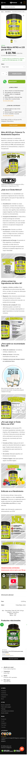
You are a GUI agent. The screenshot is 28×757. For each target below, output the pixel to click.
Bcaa (2, 698)
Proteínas (4, 649)
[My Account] (21, 3)
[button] (24, 3)
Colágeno (3, 696)
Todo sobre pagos (6, 707)
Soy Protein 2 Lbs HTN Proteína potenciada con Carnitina (12, 652)
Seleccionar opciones (13, 658)
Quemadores (4, 694)
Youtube (3, 727)
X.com (2, 721)
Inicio (2, 11)
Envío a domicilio (5, 705)
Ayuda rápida (4, 713)
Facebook (3, 719)
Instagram (3, 723)
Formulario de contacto (7, 711)
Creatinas (3, 692)
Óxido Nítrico (8, 11)
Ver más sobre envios (8, 115)
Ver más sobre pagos (8, 100)
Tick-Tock (3, 725)
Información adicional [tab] (7, 595)
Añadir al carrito (17, 73)
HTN (15, 613)
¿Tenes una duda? (13, 125)
